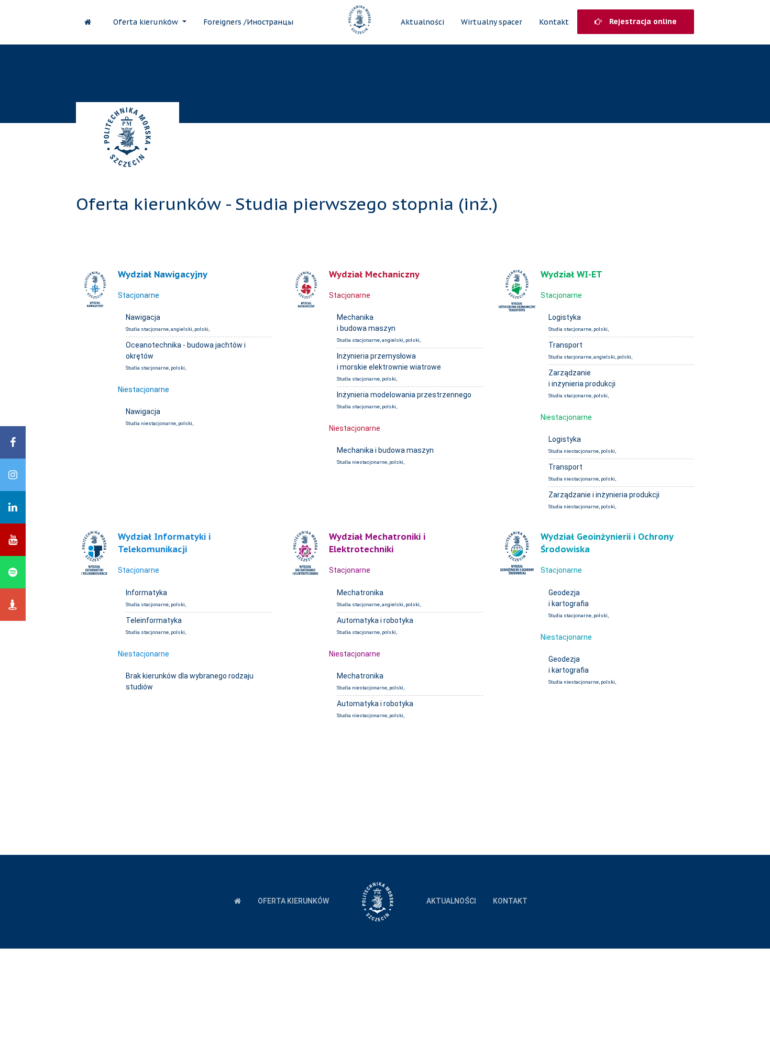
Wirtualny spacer (491, 22)
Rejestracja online (642, 21)
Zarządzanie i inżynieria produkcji (603, 495)
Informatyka (146, 592)
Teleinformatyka (154, 620)
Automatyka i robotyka (375, 620)
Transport (565, 345)
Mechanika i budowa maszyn (385, 450)
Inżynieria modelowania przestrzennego (404, 395)
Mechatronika (360, 592)
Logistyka (564, 317)
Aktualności (422, 22)
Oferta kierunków (146, 22)
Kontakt (554, 22)
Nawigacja (143, 317)
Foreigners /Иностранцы (248, 22)
